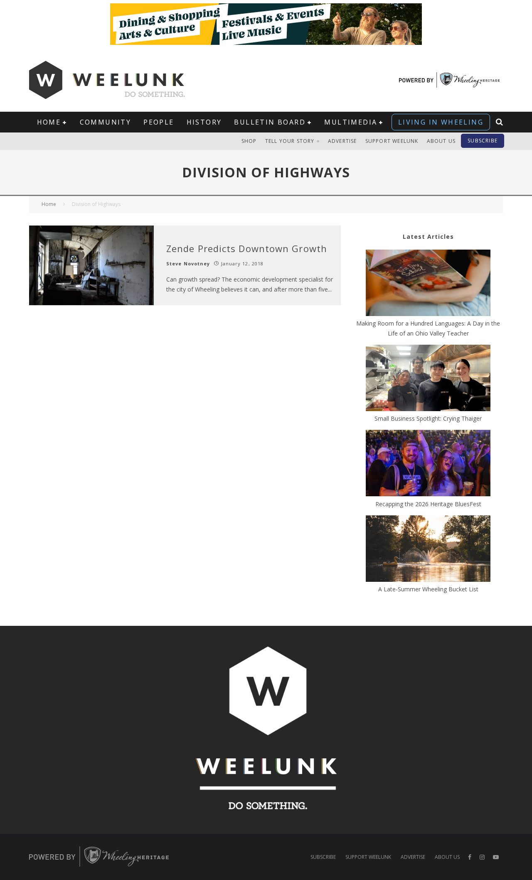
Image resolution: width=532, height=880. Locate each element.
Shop (249, 141)
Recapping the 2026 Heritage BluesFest (428, 504)
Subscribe (483, 140)
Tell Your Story (290, 141)
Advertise (342, 141)
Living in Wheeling (440, 122)
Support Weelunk (392, 141)
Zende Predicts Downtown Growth (246, 248)
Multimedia (350, 122)
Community (105, 122)
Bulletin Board (269, 122)
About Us (441, 141)
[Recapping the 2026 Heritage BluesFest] (428, 464)
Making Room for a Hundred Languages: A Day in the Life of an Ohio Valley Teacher (428, 328)
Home (49, 122)
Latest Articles (428, 236)
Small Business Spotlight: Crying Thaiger (428, 418)
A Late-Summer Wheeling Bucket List (428, 589)
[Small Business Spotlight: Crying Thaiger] (428, 379)
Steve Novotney (188, 263)
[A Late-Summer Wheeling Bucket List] (428, 549)
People (158, 122)
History (204, 122)
